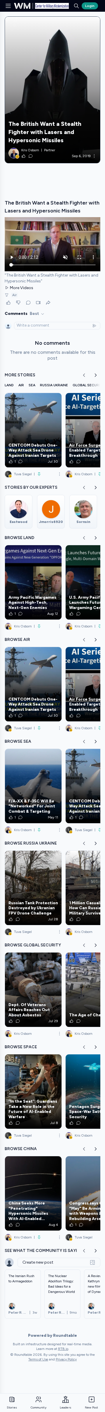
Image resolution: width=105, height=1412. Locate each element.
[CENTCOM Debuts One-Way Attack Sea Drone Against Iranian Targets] (33, 430)
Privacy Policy (66, 1359)
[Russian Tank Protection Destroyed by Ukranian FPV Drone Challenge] (33, 888)
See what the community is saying (44, 1250)
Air (14, 295)
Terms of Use (38, 1359)
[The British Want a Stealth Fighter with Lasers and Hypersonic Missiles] (52, 90)
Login (89, 6)
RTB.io (63, 1349)
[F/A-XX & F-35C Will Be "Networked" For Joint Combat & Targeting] (33, 786)
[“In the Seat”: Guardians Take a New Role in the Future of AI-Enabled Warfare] (33, 1091)
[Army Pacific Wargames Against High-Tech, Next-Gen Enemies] (33, 582)
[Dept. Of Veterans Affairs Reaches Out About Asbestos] (33, 990)
